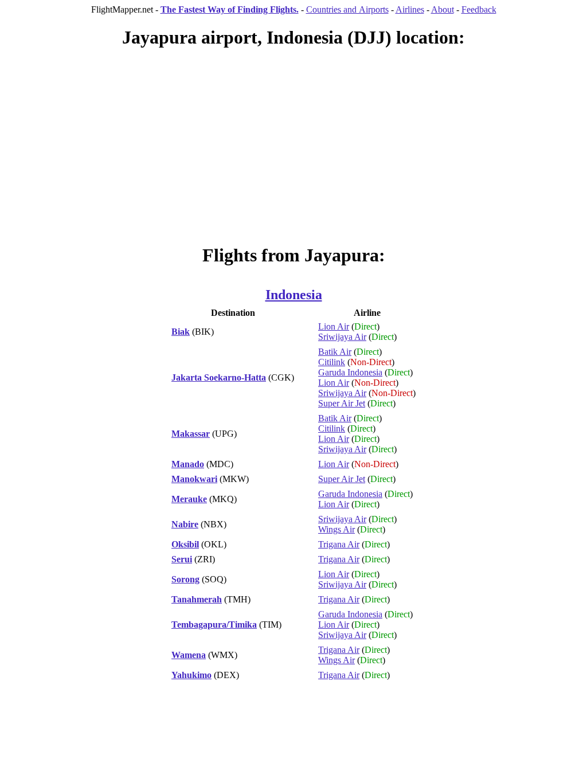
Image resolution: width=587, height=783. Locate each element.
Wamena (188, 655)
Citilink (331, 362)
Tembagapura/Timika (214, 624)
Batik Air (334, 352)
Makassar (190, 434)
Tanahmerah (196, 599)
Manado (187, 464)
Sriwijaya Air (342, 337)
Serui (181, 559)
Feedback (478, 9)
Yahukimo (191, 675)
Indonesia (293, 294)
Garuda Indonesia (350, 372)
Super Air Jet (341, 403)
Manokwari (194, 479)
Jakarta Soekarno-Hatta (218, 377)
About (442, 9)
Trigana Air (338, 544)
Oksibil (185, 544)
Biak (180, 331)
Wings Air (336, 529)
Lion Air (333, 326)
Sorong (185, 579)
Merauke (189, 499)
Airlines (410, 9)
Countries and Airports (347, 9)
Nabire (184, 524)
